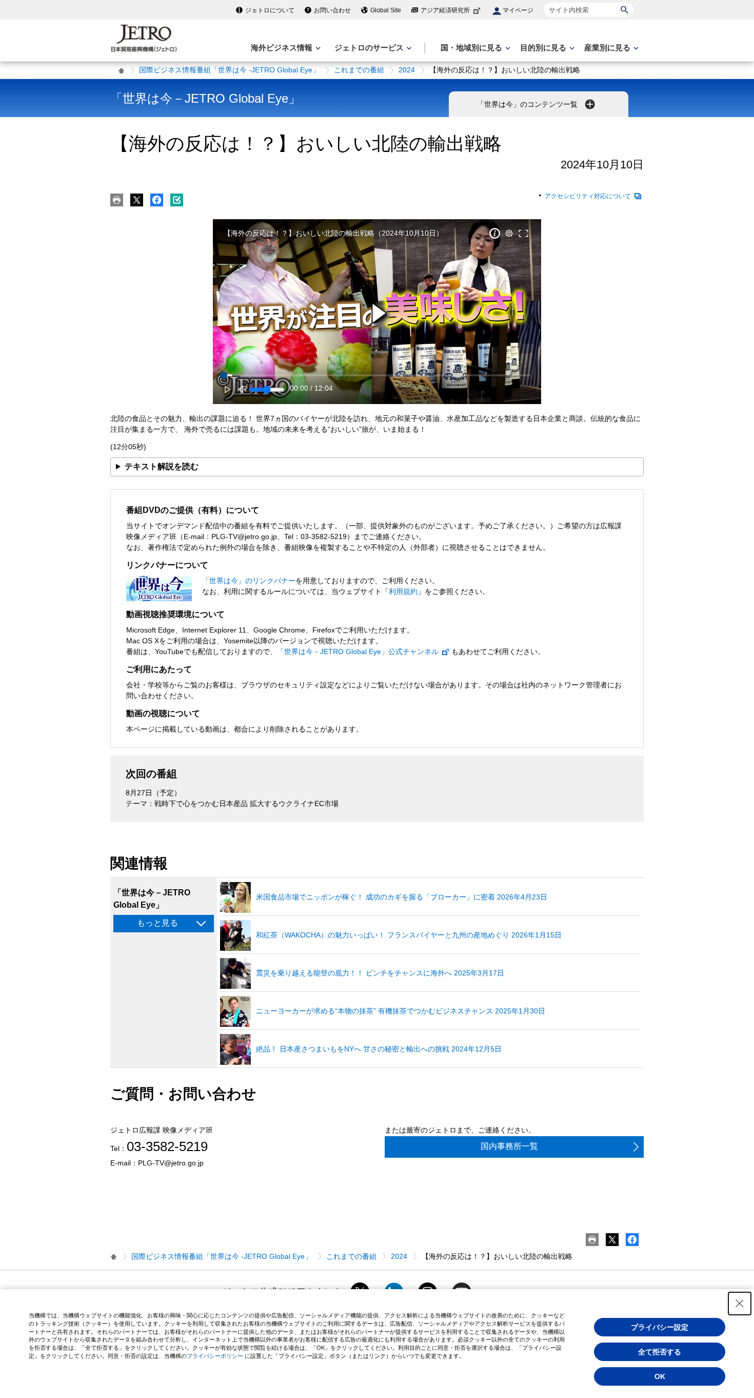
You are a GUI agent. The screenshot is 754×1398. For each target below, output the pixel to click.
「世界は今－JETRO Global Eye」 (205, 98)
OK (659, 1376)
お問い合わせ (332, 10)
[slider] (377, 375)
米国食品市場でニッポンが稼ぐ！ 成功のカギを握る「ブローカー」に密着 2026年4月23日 (401, 897)
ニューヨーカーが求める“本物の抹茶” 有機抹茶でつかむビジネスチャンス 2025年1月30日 (400, 1011)
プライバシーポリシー (215, 1356)
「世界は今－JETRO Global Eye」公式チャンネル (358, 651)
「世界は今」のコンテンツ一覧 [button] (528, 104)
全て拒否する (659, 1352)
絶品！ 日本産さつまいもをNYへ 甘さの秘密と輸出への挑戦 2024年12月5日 (379, 1049)
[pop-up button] (509, 233)
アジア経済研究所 (445, 10)
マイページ (518, 10)
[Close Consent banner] (739, 1303)
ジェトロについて (269, 10)
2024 (407, 70)
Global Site (385, 10)
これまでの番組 (359, 70)
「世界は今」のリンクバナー (248, 581)
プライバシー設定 (659, 1327)
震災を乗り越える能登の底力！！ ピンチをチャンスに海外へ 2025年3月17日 (380, 973)
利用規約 (403, 591)
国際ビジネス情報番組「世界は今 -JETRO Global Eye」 (229, 70)
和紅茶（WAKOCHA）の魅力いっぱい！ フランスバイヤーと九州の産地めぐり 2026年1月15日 (409, 935)
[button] (379, 313)
